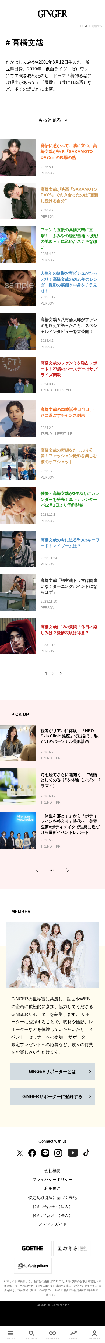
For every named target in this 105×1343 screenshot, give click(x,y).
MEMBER (94, 1338)
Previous (38, 870)
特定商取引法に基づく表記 (52, 1197)
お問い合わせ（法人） (52, 1215)
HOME (84, 26)
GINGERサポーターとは (52, 1071)
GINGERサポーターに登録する (52, 1096)
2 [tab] (54, 871)
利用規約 (52, 1188)
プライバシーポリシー (52, 1179)
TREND (73, 1338)
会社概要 (52, 1170)
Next (67, 870)
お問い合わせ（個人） (52, 1206)
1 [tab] (51, 871)
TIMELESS (53, 1338)
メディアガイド (52, 1224)
